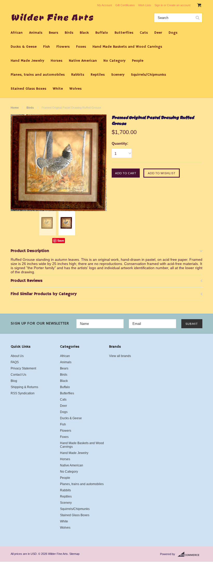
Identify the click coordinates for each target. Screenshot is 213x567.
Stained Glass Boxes (28, 88)
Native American (83, 60)
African (17, 32)
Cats (144, 32)
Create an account (178, 5)
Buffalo (101, 32)
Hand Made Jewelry (27, 60)
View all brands (120, 356)
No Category (114, 60)
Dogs (173, 32)
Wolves (75, 88)
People (137, 60)
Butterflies (124, 32)
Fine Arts (52, 17)
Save (60, 240)
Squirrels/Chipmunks (148, 74)
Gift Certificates (125, 5)
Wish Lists (144, 5)
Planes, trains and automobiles (38, 74)
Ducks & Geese (24, 46)
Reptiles (98, 74)
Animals (35, 32)
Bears (53, 32)
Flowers (63, 46)
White (58, 88)
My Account (104, 5)
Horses (56, 60)
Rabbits (77, 74)
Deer (158, 32)
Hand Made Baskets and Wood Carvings (127, 46)
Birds (69, 32)
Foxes (81, 46)
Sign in (159, 5)
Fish (46, 46)
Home (15, 107)
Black (84, 32)
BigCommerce (190, 554)
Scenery (117, 74)
